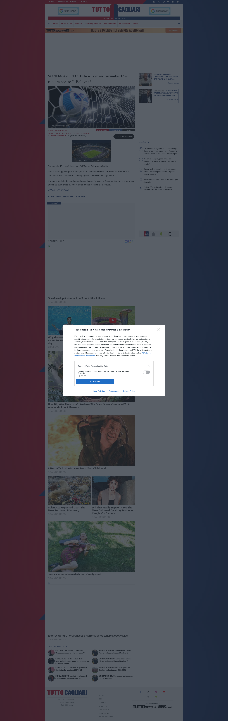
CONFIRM (95, 382)
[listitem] (114, 366)
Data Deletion (99, 391)
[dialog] (114, 360)
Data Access (114, 391)
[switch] (146, 372)
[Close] (159, 330)
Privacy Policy (129, 391)
